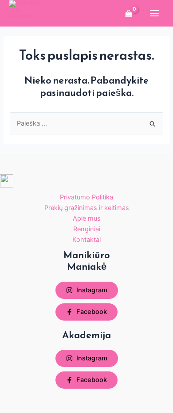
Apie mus (87, 218)
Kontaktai (86, 240)
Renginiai (86, 229)
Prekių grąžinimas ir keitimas (86, 208)
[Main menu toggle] (154, 13)
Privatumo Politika (86, 197)
